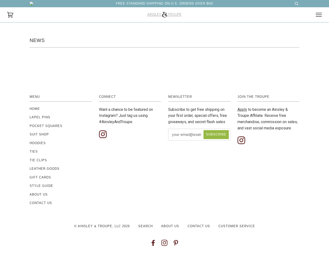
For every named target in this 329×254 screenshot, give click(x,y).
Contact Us (41, 203)
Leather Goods (44, 168)
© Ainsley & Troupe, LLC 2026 (102, 226)
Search (145, 226)
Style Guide (41, 186)
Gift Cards (40, 177)
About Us (39, 194)
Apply (242, 109)
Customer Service (236, 226)
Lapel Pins (40, 117)
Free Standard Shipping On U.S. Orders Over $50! (164, 3)
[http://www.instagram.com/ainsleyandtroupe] (103, 134)
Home (35, 109)
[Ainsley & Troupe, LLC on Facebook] (153, 244)
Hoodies (38, 143)
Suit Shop (39, 134)
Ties (34, 151)
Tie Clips (38, 160)
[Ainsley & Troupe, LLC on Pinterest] (176, 244)
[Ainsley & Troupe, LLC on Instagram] (164, 244)
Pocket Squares (46, 126)
